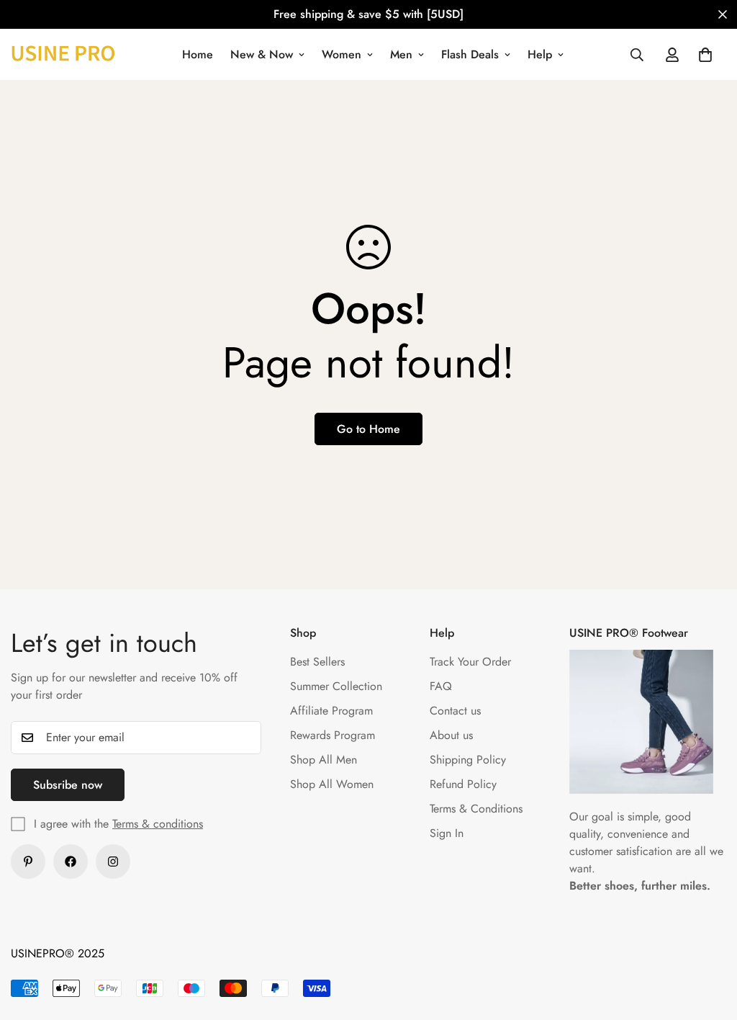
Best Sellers (317, 661)
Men (401, 54)
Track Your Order (470, 661)
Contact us (455, 710)
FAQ (441, 686)
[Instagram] (113, 861)
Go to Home (368, 429)
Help (540, 54)
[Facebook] (70, 861)
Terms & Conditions (476, 808)
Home (197, 54)
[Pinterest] (28, 861)
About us (451, 735)
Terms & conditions (157, 823)
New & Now (261, 54)
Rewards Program (332, 735)
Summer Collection (336, 686)
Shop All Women (332, 784)
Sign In (447, 833)
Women (341, 54)
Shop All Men (323, 759)
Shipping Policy (468, 759)
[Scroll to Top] (708, 941)
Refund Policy (463, 784)
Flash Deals (470, 54)
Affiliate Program (331, 710)
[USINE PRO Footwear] (63, 54)
